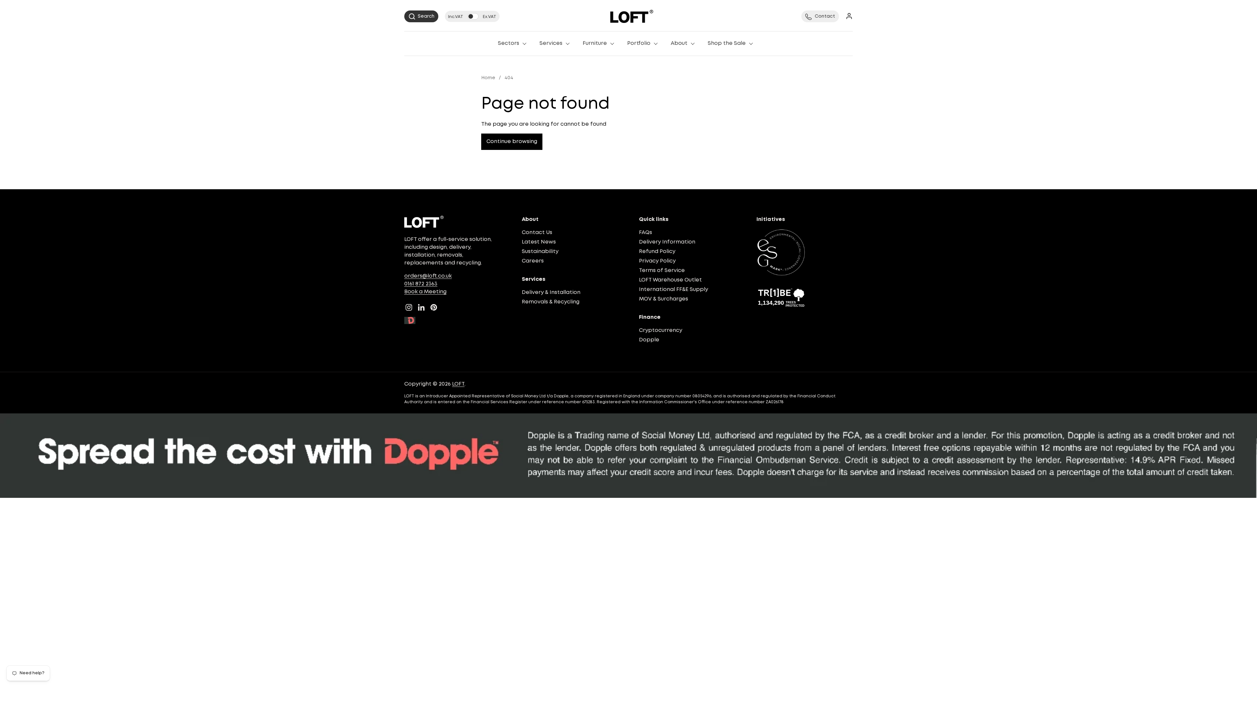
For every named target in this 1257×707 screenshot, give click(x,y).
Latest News (539, 242)
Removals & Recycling (550, 301)
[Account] (849, 16)
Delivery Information (667, 242)
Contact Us (537, 232)
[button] (421, 16)
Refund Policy (657, 251)
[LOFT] (631, 16)
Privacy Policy (657, 261)
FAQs (645, 232)
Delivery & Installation (551, 292)
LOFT (458, 384)
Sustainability (540, 251)
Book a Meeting (425, 291)
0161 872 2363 (420, 283)
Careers (533, 261)
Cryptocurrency (660, 330)
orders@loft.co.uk (428, 276)
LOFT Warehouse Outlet (670, 280)
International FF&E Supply (673, 289)
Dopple (649, 339)
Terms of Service (662, 270)
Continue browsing (511, 141)
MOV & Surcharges (663, 299)
